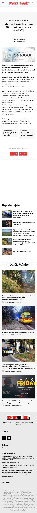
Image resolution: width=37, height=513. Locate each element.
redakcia (22, 39)
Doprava (4, 476)
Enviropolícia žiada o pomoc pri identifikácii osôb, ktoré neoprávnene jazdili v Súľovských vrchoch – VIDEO (24, 242)
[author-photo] (3, 302)
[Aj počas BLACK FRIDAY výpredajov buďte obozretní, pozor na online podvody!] (18, 386)
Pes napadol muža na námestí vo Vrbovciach (24, 223)
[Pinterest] (21, 154)
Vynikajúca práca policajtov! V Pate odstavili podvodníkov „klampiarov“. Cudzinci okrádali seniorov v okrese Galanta (18, 366)
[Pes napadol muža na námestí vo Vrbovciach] (7, 223)
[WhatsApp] (25, 154)
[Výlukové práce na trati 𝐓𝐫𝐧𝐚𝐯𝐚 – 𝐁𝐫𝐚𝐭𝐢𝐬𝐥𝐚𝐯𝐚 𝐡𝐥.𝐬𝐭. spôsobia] (7, 232)
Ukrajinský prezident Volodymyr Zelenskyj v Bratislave (9, 134)
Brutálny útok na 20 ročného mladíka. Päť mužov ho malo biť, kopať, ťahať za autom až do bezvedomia (23, 214)
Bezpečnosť (14, 20)
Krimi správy (5, 462)
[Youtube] (9, 438)
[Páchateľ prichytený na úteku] (7, 251)
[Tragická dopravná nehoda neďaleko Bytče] (18, 318)
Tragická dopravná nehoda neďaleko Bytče (18, 332)
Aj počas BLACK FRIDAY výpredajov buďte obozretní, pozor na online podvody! (17, 402)
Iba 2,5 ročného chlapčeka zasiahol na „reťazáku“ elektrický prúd (27, 135)
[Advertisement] (18, 181)
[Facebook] (12, 154)
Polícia (25, 20)
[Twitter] (16, 154)
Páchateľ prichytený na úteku (22, 251)
